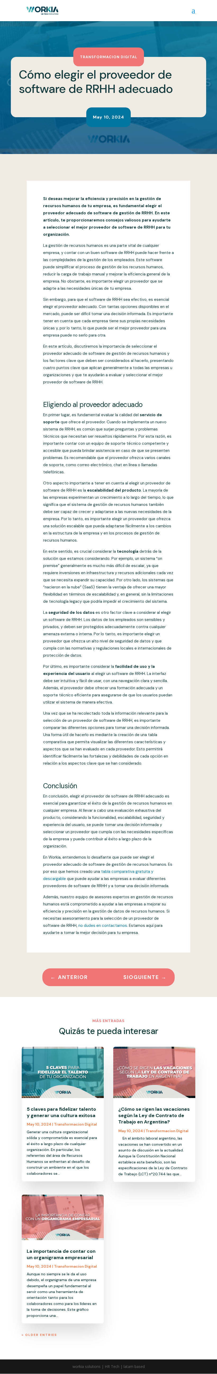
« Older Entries (39, 1335)
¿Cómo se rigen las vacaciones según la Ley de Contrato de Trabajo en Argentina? (154, 1115)
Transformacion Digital (108, 56)
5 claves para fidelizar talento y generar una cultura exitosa (61, 1112)
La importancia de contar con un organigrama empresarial (61, 1254)
